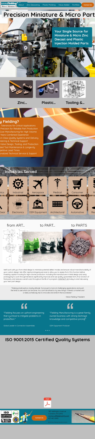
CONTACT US (63, 279)
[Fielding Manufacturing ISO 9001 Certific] (47, 403)
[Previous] (10, 317)
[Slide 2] (47, 330)
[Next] (85, 317)
